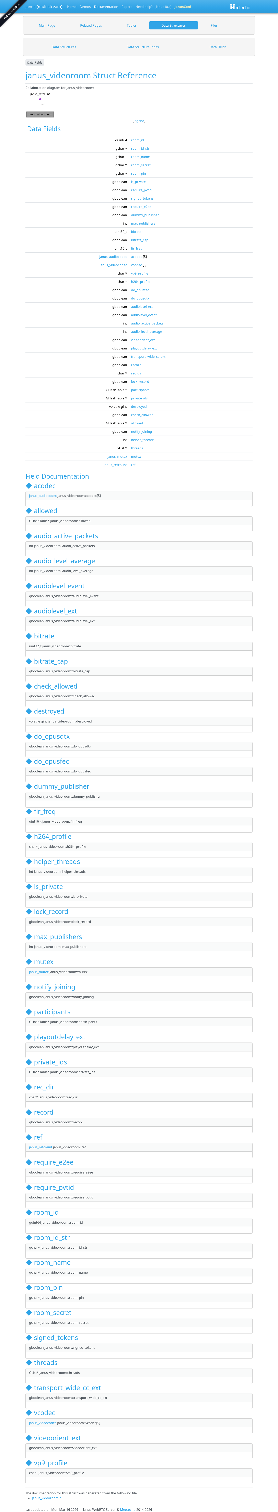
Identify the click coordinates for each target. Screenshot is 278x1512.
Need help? (144, 6)
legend (139, 121)
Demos (85, 6)
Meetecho (128, 1509)
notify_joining (141, 431)
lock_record (140, 381)
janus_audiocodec (113, 256)
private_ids (139, 398)
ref (133, 465)
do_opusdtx (140, 298)
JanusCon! (183, 6)
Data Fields (34, 62)
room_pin (138, 173)
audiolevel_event (144, 315)
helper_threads (142, 440)
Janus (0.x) (163, 6)
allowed (137, 423)
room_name (140, 157)
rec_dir (136, 373)
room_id (137, 140)
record (136, 365)
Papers (126, 6)
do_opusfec (140, 290)
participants (140, 390)
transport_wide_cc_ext (148, 356)
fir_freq (136, 248)
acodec (136, 256)
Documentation (106, 6)
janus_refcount (115, 465)
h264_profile (140, 281)
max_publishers (143, 223)
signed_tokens (142, 198)
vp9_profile (139, 273)
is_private (138, 182)
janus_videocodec (113, 265)
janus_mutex (117, 456)
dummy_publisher (145, 215)
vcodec (136, 265)
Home (72, 6)
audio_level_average (146, 331)
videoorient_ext (143, 340)
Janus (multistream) (43, 6)
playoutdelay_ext (144, 348)
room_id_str (140, 148)
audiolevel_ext (142, 306)
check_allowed (142, 415)
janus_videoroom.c (46, 1498)
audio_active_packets (147, 323)
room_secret (141, 165)
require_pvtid (141, 190)
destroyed (139, 406)
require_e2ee (141, 206)
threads (137, 448)
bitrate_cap (139, 240)
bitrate (136, 231)
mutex (136, 456)
